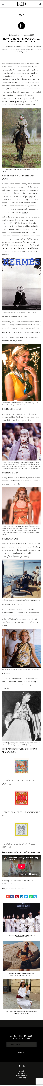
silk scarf (17, 888)
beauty (24, 211)
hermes (11, 888)
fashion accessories (9, 66)
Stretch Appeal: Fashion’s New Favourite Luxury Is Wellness (21, 974)
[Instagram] (24, 1066)
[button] (2, 3)
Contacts (21, 1073)
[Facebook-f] (19, 1066)
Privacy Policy (21, 1075)
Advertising (21, 1078)
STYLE (21, 15)
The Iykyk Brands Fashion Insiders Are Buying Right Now (21, 1013)
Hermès (8, 63)
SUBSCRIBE (21, 1053)
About (21, 1071)
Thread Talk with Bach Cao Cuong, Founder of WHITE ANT (22, 936)
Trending (23, 888)
